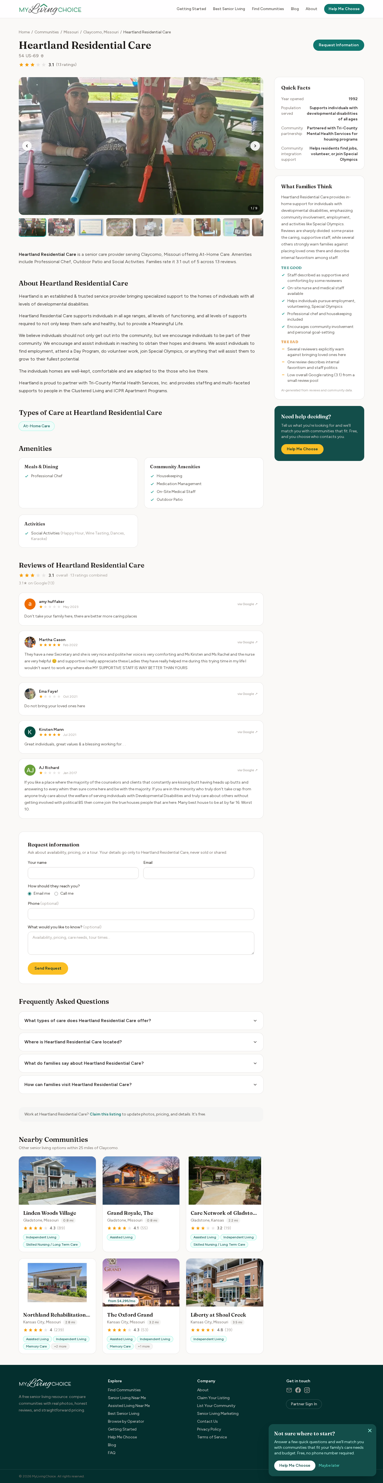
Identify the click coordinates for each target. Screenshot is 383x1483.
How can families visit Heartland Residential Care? (77, 1084)
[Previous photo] (27, 146)
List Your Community (216, 1405)
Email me (42, 893)
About (311, 8)
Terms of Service (212, 1437)
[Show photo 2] (61, 227)
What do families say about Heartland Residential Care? (84, 1063)
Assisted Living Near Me (129, 1405)
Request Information (339, 45)
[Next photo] (255, 146)
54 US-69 (29, 55)
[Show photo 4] (119, 227)
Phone (43, 903)
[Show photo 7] (207, 227)
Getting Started (191, 8)
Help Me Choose (344, 8)
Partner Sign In (304, 1404)
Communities (46, 32)
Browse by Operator (126, 1421)
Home (24, 32)
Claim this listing (105, 1114)
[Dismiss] (369, 1430)
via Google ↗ (247, 604)
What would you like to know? (64, 927)
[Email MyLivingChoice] (289, 1390)
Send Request (47, 968)
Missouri (71, 32)
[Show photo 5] (148, 227)
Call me (66, 893)
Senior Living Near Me (127, 1397)
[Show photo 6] (178, 227)
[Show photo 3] (90, 227)
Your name (37, 862)
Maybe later (329, 1465)
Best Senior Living (229, 8)
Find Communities (268, 8)
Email (148, 862)
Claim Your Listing (213, 1397)
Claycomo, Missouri (101, 32)
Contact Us (207, 1421)
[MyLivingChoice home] (50, 9)
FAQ (112, 1452)
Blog (295, 8)
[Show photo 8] (236, 227)
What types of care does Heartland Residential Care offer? (87, 1020)
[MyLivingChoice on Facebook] (298, 1390)
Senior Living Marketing (218, 1413)
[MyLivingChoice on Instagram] (307, 1390)
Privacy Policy (209, 1429)
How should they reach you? (54, 886)
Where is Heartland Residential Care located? (73, 1041)
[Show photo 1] (32, 227)
